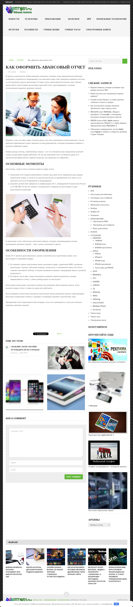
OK (116, 604)
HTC (94, 278)
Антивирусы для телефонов (101, 198)
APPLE (95, 251)
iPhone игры (100, 261)
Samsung (96, 299)
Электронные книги (98, 29)
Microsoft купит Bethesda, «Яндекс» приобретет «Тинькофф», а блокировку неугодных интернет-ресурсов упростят (106, 114)
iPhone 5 (98, 257)
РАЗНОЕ (20, 60)
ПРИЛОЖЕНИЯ (53, 19)
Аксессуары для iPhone (104, 268)
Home (11, 60)
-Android (98, 241)
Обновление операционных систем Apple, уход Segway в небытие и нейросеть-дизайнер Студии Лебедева (109, 131)
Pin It (59, 334)
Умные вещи (51, 29)
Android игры (100, 244)
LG (94, 289)
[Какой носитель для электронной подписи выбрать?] (35, 556)
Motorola (96, 292)
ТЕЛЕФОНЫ (31, 19)
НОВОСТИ (14, 19)
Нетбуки (14, 29)
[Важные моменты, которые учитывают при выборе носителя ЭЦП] (15, 556)
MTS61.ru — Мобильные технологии (51, 600)
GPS (89, 19)
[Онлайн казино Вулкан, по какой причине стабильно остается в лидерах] (56, 556)
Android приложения (103, 248)
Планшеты (31, 29)
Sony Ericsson (98, 303)
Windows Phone (99, 306)
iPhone (98, 254)
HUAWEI (96, 282)
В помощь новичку (98, 201)
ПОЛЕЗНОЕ (74, 19)
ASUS (95, 271)
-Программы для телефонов (103, 225)
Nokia (95, 296)
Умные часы (72, 29)
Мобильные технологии (111, 19)
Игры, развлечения (100, 228)
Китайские (97, 310)
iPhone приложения (103, 264)
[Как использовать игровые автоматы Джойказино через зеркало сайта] (77, 556)
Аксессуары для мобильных (101, 194)
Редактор (14, 353)
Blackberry (97, 275)
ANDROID (97, 238)
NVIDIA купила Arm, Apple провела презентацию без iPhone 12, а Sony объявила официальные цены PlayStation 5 (109, 123)
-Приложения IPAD (100, 221)
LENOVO (96, 285)
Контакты (122, 600)
